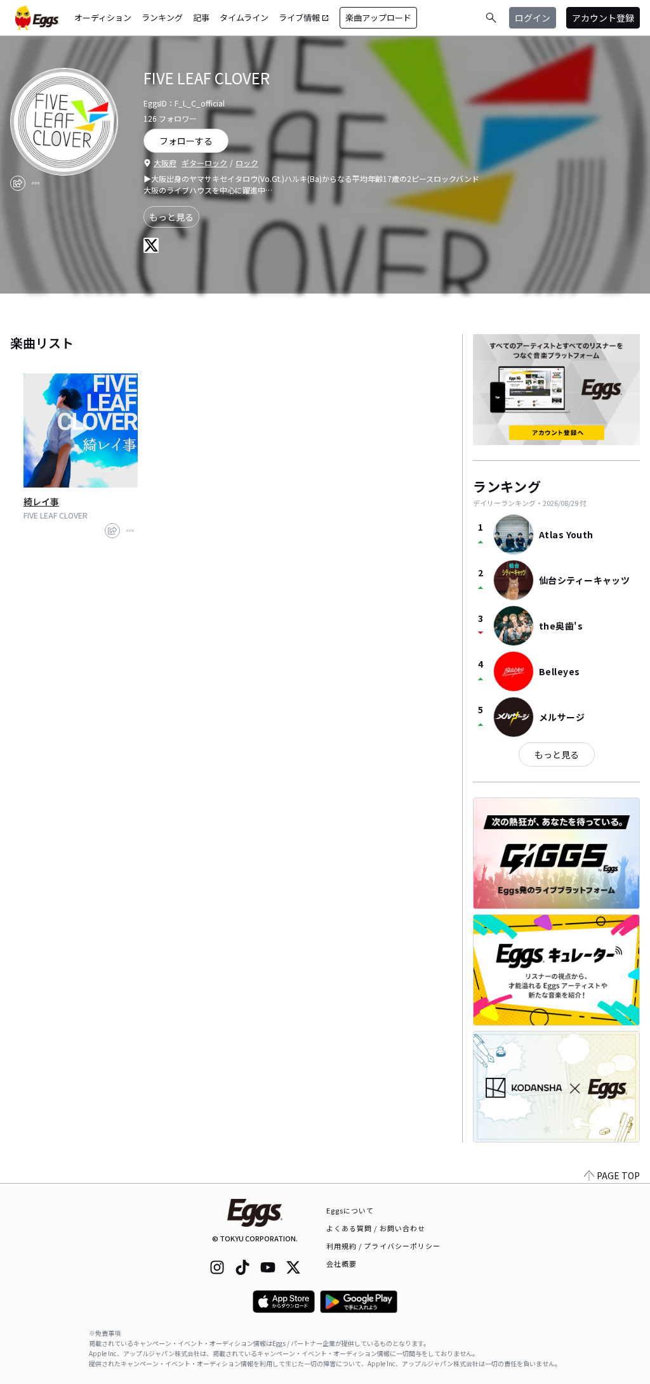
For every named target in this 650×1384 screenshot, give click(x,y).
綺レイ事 (41, 501)
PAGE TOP (618, 1175)
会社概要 (341, 1263)
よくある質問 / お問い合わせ (376, 1228)
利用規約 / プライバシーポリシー (383, 1246)
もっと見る (171, 216)
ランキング (162, 17)
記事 (201, 17)
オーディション (102, 17)
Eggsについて (350, 1210)
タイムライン (244, 17)
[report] (35, 183)
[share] (17, 183)
